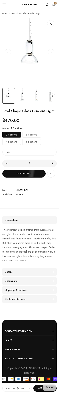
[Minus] (6, 163)
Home (5, 13)
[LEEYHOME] (29, 4)
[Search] (47, 4)
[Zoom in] (50, 23)
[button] (51, 52)
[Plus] (52, 163)
